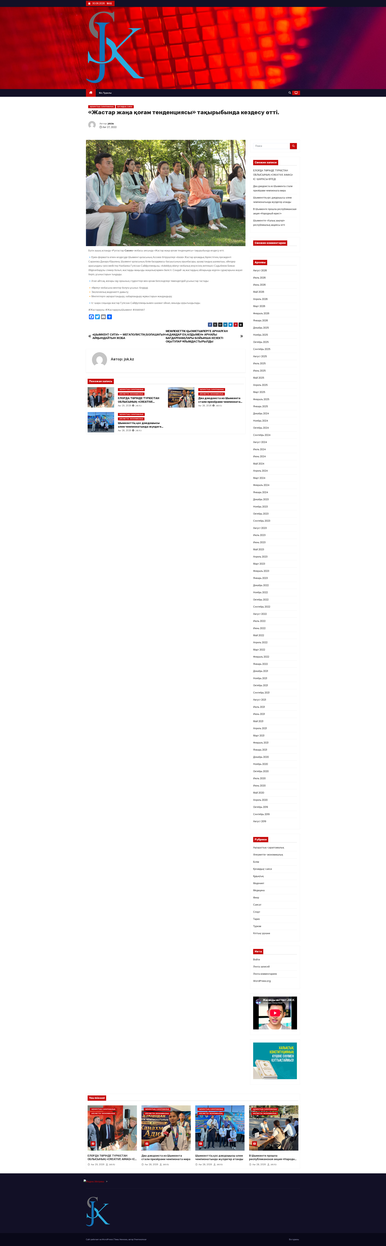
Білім (256, 862)
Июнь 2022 (259, 628)
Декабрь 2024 (261, 413)
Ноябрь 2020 (260, 764)
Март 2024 (259, 478)
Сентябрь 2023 (261, 521)
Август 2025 (260, 356)
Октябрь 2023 (261, 513)
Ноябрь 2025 (260, 335)
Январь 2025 (260, 406)
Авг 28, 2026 (205, 405)
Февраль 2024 (261, 485)
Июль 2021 (259, 707)
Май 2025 (258, 378)
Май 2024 (258, 463)
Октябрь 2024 (261, 428)
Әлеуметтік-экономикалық (131, 394)
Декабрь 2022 (261, 585)
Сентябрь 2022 (261, 606)
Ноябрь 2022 (260, 592)
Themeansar (140, 1239)
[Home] (91, 93)
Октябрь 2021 (260, 685)
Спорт (256, 912)
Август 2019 (259, 821)
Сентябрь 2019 (261, 814)
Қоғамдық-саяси (124, 107)
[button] (290, 93)
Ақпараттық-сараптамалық (102, 107)
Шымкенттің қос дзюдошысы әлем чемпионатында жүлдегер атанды (140, 426)
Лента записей (261, 966)
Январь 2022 (260, 664)
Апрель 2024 (260, 471)
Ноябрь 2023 (260, 506)
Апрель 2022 (260, 642)
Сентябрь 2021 (261, 692)
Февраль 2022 (261, 656)
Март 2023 (259, 564)
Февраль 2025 (261, 399)
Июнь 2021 (259, 714)
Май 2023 (258, 549)
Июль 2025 (259, 363)
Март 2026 (259, 306)
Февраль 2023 (261, 571)
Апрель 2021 (260, 728)
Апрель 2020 (260, 800)
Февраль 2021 (261, 742)
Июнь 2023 (259, 542)
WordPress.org (262, 981)
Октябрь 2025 (261, 342)
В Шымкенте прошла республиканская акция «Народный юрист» (273, 1159)
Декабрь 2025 (261, 327)
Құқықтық (258, 876)
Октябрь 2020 (261, 771)
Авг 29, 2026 (124, 405)
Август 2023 (260, 528)
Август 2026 (260, 270)
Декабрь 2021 (260, 671)
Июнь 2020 (259, 785)
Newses (123, 1239)
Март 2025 (259, 392)
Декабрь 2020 (261, 757)
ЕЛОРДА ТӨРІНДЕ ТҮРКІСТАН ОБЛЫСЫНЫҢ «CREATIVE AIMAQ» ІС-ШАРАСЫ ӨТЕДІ (138, 402)
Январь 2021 (260, 749)
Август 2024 (260, 442)
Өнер (256, 897)
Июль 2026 (259, 277)
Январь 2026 (260, 320)
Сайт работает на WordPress (99, 1239)
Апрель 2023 (260, 556)
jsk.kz (111, 123)
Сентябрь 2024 (262, 435)
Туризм (257, 926)
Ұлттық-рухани (261, 933)
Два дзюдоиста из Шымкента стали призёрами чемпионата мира (219, 402)
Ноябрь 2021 (260, 678)
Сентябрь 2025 (261, 349)
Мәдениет (258, 883)
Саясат (257, 904)
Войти (256, 959)
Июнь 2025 (259, 370)
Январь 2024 (260, 492)
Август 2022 (260, 614)
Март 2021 (258, 735)
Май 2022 (258, 635)
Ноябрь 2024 (260, 420)
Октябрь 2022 (261, 599)
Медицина (259, 890)
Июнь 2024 (259, 456)
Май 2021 (258, 721)
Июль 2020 (259, 778)
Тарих (256, 919)
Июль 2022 (259, 621)
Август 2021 (259, 699)
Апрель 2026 (260, 299)
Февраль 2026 (261, 313)
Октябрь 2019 (260, 807)
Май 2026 (258, 292)
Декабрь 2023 (261, 499)
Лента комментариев (265, 974)
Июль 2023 (259, 535)
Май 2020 (258, 792)
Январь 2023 (260, 578)
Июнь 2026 (259, 285)
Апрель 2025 (260, 385)
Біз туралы (105, 92)
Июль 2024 (259, 449)
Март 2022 (259, 649)
